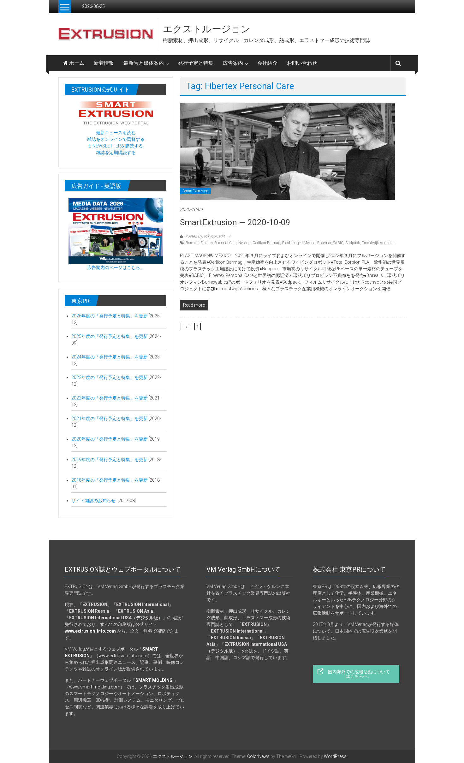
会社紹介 (267, 63)
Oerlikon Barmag (266, 243)
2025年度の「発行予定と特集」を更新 (109, 336)
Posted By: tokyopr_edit (205, 236)
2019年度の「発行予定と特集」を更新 (110, 459)
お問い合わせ (302, 63)
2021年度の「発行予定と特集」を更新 (109, 418)
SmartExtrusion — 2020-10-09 (235, 222)
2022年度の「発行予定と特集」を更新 (109, 397)
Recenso (324, 243)
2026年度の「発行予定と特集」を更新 (109, 315)
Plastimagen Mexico (298, 243)
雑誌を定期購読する (116, 152)
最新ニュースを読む (116, 132)
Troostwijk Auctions (378, 243)
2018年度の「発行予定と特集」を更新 (110, 480)
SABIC (338, 243)
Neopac (244, 243)
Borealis (192, 243)
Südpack (352, 243)
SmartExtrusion (195, 191)
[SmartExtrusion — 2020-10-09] (287, 150)
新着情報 (104, 63)
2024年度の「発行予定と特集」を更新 (109, 356)
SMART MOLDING (154, 680)
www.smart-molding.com (94, 686)
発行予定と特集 (195, 63)
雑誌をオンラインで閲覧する (116, 139)
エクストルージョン (207, 28)
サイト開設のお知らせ (93, 500)
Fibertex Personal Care (218, 243)
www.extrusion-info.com (123, 655)
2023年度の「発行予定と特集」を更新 (109, 377)
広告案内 (233, 63)
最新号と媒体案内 (143, 63)
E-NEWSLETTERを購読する (116, 145)
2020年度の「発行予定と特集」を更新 (109, 439)
